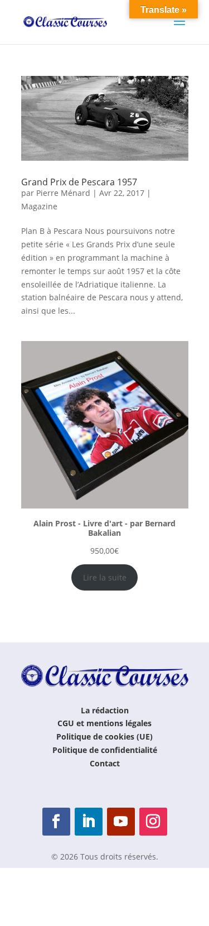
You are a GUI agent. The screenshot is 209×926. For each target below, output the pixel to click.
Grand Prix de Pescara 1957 (79, 182)
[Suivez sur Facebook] (56, 822)
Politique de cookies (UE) (104, 736)
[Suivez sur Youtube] (121, 822)
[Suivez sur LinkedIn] (89, 822)
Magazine (39, 206)
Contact (105, 763)
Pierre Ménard (63, 193)
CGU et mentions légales (104, 723)
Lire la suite (105, 577)
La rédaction (105, 710)
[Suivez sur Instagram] (153, 822)
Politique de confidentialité (104, 750)
